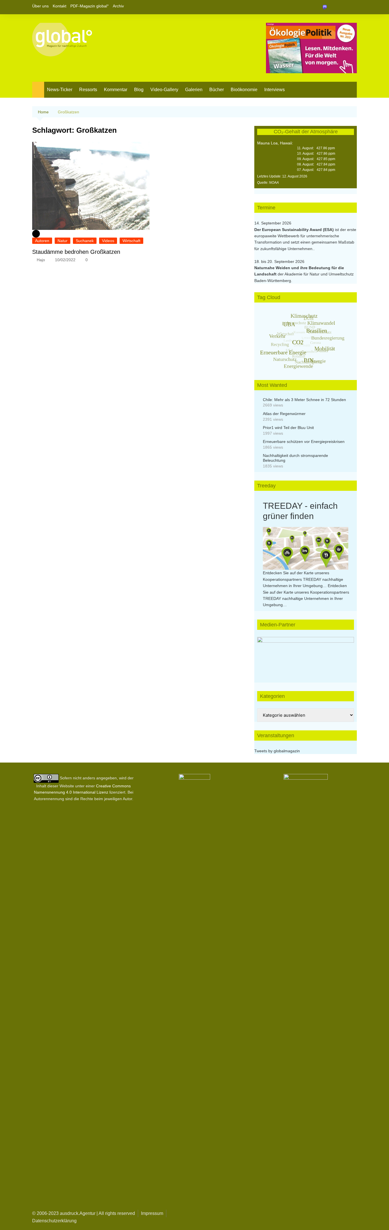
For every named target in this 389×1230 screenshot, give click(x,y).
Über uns (40, 6)
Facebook (333, 7)
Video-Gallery (164, 89)
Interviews (274, 89)
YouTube (352, 7)
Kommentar (115, 89)
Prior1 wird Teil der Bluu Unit (288, 427)
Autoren (42, 240)
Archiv (118, 6)
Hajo (41, 260)
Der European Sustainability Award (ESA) (294, 229)
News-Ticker (59, 89)
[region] (305, 654)
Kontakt (59, 6)
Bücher (216, 89)
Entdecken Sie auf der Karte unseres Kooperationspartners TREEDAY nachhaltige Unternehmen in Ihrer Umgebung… (303, 579)
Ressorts (88, 89)
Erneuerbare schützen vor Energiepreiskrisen (304, 441)
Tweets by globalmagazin (277, 751)
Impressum (152, 1213)
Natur (62, 240)
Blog (139, 89)
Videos (108, 240)
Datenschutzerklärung (54, 1220)
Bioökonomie (244, 89)
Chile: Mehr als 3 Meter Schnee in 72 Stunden (304, 399)
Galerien (193, 89)
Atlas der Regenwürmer (284, 413)
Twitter (343, 7)
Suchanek (85, 240)
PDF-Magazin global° (89, 6)
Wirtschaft (131, 240)
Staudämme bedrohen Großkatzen (76, 252)
